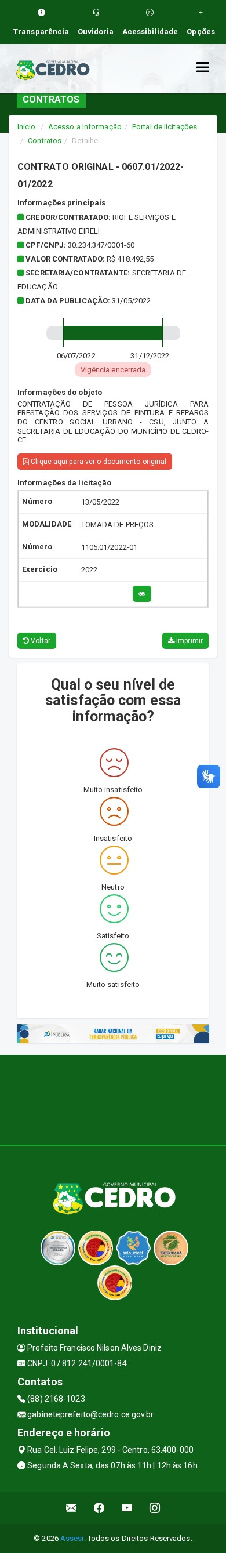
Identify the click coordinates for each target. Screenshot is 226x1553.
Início (26, 126)
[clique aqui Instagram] (155, 1508)
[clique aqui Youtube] (127, 1508)
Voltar (39, 641)
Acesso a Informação (85, 126)
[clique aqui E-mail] (71, 1508)
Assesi (72, 1538)
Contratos (44, 140)
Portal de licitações (164, 126)
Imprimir (188, 641)
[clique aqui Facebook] (99, 1508)
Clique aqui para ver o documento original (97, 462)
